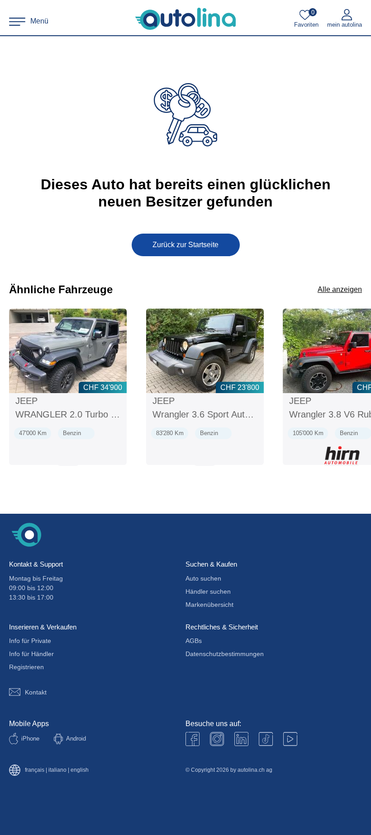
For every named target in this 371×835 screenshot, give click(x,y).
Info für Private (30, 640)
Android (76, 738)
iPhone (30, 738)
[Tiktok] (266, 739)
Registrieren (26, 667)
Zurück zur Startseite (185, 245)
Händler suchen (208, 591)
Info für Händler (31, 653)
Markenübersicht (209, 604)
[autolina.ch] (185, 19)
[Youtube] (217, 739)
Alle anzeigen (340, 289)
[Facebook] (193, 739)
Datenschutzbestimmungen (225, 653)
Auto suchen (203, 578)
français (34, 770)
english (80, 770)
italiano (57, 770)
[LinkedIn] (241, 739)
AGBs (194, 640)
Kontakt (36, 692)
